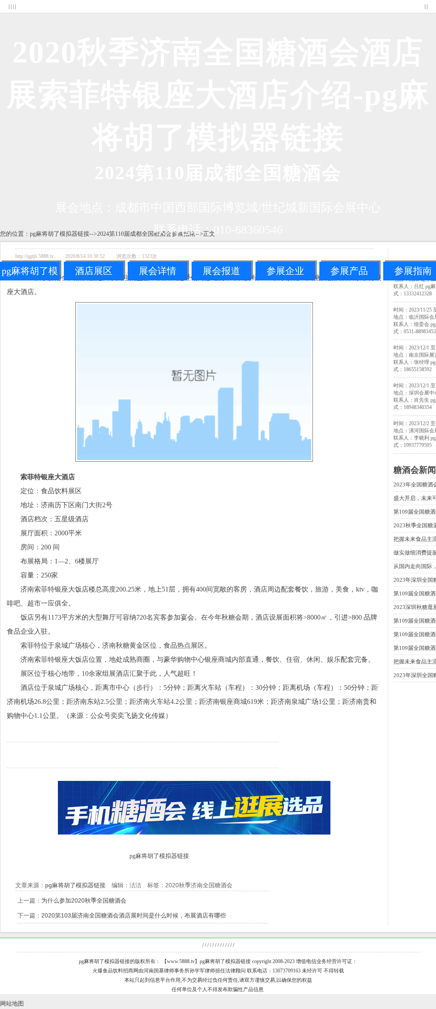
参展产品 (349, 271)
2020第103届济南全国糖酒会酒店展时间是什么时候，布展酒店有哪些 (133, 915)
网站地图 (12, 1003)
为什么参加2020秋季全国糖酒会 (83, 900)
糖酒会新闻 (414, 469)
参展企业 (285, 271)
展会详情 (157, 271)
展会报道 (221, 271)
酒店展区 (93, 271)
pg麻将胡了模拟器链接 (30, 273)
